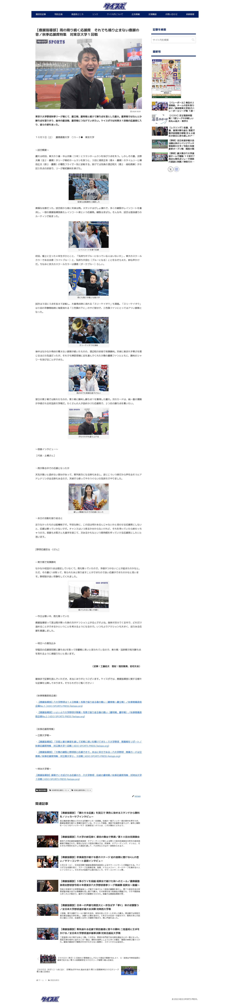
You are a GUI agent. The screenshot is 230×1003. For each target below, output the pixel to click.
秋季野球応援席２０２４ (60, 790)
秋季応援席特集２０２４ (82, 790)
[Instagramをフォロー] (176, 169)
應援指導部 (42, 790)
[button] (193, 39)
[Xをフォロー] (170, 169)
